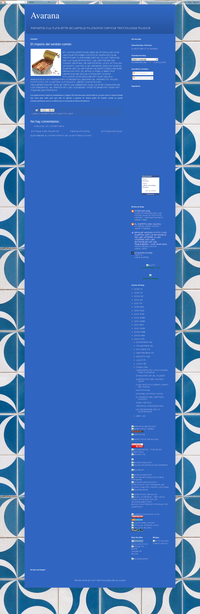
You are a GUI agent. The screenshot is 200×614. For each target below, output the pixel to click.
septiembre (143, 353)
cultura (144, 185)
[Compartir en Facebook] (50, 110)
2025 (137, 289)
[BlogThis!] (44, 110)
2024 (137, 293)
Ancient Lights (49, 114)
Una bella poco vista (149, 394)
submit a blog (160, 543)
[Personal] (138, 434)
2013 (137, 318)
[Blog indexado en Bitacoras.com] (141, 462)
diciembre (142, 342)
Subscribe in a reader (144, 49)
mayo (140, 367)
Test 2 (138, 255)
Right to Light (65, 114)
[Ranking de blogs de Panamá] (143, 426)
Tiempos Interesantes (150, 406)
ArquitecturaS (143, 253)
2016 (137, 307)
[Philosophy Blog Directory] (137, 520)
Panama (145, 187)
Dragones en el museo (150, 376)
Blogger (121, 580)
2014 (137, 314)
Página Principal (80, 131)
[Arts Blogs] (137, 541)
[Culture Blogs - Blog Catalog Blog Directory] (149, 465)
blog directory (139, 544)
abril (139, 416)
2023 (137, 296)
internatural (143, 211)
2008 (137, 335)
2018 (137, 300)
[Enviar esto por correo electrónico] (41, 110)
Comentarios (143, 78)
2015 (137, 310)
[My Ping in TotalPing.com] (137, 517)
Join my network (150, 191)
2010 (137, 328)
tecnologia (151, 185)
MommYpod (143, 390)
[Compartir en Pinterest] (52, 110)
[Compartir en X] (47, 110)
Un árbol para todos (147, 226)
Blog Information (142, 504)
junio (139, 364)
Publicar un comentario (49, 126)
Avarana (44, 15)
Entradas (141, 73)
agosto (141, 356)
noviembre (143, 346)
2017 (137, 303)
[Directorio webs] (142, 429)
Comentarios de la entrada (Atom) (70, 135)
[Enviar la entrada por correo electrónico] (37, 110)
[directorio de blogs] (145, 439)
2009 (137, 332)
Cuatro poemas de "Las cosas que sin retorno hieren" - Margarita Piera (149, 215)
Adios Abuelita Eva (145, 246)
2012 (137, 321)
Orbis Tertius (144, 403)
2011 (136, 325)
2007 (137, 339)
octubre (141, 349)
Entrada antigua (111, 131)
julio (139, 360)
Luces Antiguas (111, 63)
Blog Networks (150, 194)
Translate (159, 62)
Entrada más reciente (45, 131)
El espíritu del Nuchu (148, 224)
